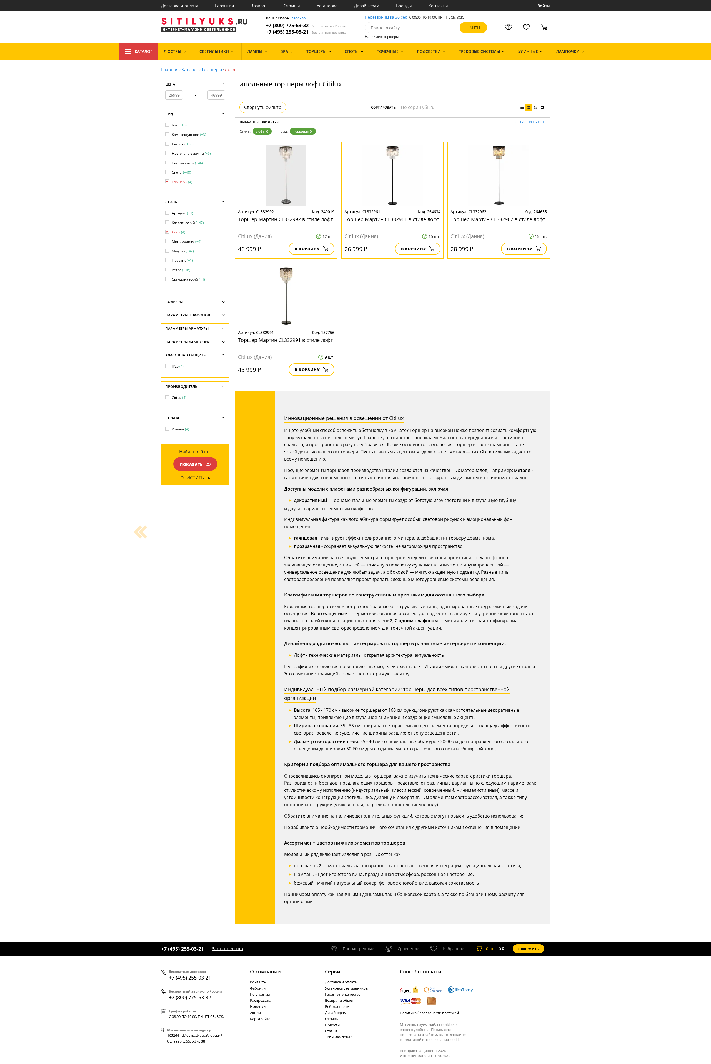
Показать (191, 464)
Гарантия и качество (342, 994)
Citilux (179, 397)
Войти (543, 5)
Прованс (182, 260)
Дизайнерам (366, 5)
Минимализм (186, 241)
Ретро (181, 270)
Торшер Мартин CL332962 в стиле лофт (497, 219)
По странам (260, 994)
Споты (181, 172)
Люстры (183, 144)
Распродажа (260, 1000)
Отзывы (292, 5)
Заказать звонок (227, 948)
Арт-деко (182, 213)
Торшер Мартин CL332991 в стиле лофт (285, 340)
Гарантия (224, 5)
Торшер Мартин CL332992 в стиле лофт (285, 219)
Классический (188, 222)
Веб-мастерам (337, 1006)
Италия (180, 429)
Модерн (183, 251)
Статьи (331, 1030)
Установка (327, 5)
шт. (490, 948)
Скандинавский (188, 279)
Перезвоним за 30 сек (386, 17)
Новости (332, 1024)
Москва (299, 18)
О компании (265, 971)
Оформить (528, 949)
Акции (255, 1012)
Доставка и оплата (179, 5)
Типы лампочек (338, 1037)
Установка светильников (346, 988)
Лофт (260, 131)
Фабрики (258, 988)
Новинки (258, 1006)
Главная (170, 69)
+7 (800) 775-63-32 (306, 25)
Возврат (259, 5)
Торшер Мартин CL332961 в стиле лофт (391, 219)
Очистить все (530, 122)
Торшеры (211, 69)
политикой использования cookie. (431, 1039)
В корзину (307, 248)
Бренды (404, 5)
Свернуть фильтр (262, 107)
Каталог (143, 51)
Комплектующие (189, 134)
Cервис (334, 971)
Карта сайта (260, 1018)
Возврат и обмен (339, 1000)
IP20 (178, 366)
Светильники (187, 163)
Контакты (438, 5)
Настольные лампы (191, 153)
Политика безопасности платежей (429, 1012)
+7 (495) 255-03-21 (306, 32)
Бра (179, 125)
